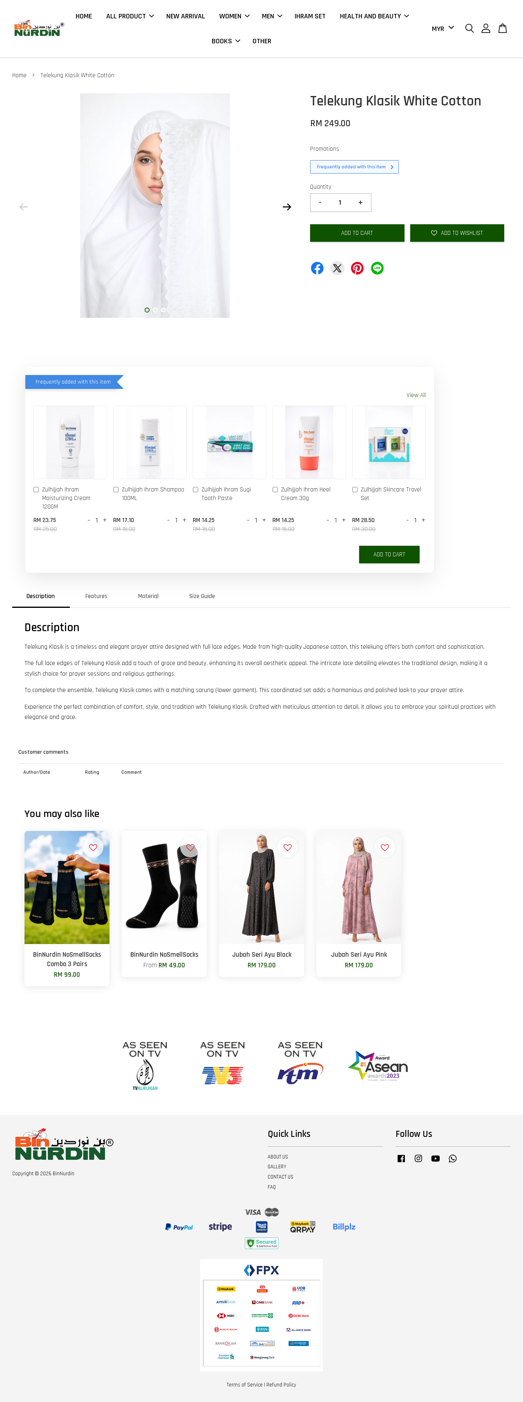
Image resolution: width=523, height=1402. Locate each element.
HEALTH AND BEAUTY (370, 16)
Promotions (324, 149)
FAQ (272, 1187)
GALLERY (277, 1166)
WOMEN (230, 16)
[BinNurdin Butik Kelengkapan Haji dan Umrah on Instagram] (418, 1162)
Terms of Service (245, 1385)
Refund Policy (281, 1385)
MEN (268, 16)
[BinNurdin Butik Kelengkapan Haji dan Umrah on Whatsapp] (452, 1162)
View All (416, 395)
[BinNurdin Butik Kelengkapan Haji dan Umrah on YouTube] (435, 1162)
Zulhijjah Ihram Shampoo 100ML (153, 494)
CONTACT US (280, 1177)
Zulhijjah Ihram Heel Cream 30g (306, 494)
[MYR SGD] (441, 29)
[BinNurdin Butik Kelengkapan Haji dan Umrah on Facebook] (401, 1162)
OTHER (262, 41)
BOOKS (222, 41)
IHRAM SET (310, 16)
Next (287, 207)
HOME (84, 16)
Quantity (320, 187)
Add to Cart (389, 554)
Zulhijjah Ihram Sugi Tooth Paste (226, 494)
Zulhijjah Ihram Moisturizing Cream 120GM (66, 498)
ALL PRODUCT (126, 16)
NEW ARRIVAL (185, 16)
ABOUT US (278, 1157)
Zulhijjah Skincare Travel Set (391, 494)
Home (19, 75)
